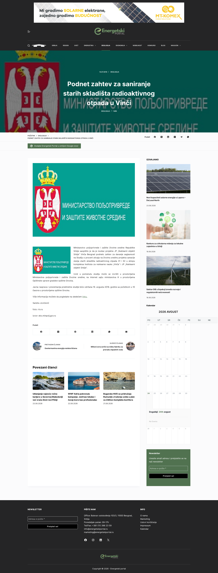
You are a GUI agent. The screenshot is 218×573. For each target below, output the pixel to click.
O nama (144, 515)
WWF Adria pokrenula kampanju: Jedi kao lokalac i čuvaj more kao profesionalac (82, 397)
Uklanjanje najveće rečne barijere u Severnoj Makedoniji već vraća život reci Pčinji (48, 397)
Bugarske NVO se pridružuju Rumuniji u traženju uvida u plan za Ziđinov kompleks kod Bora (119, 397)
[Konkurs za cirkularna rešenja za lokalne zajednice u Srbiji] (168, 224)
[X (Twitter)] (161, 137)
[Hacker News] (174, 137)
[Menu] (29, 31)
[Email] (126, 332)
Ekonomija (120, 45)
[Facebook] (155, 137)
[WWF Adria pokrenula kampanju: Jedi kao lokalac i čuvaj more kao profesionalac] (84, 381)
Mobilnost (137, 45)
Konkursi (151, 45)
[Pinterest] (75, 332)
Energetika (88, 45)
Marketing (145, 519)
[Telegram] (181, 137)
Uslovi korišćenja (148, 522)
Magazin (174, 45)
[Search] (29, 45)
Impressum (145, 525)
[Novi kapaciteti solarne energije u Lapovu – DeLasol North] (168, 178)
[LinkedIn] (168, 137)
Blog (163, 45)
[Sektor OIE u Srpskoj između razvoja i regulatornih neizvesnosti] (168, 270)
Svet (76, 45)
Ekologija (106, 45)
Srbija (54, 45)
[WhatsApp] (188, 137)
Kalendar (144, 529)
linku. (84, 296)
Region (66, 45)
